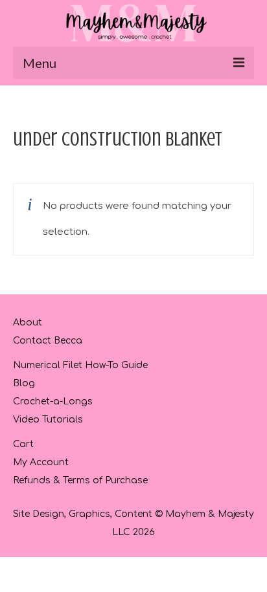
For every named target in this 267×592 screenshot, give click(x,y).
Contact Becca (47, 340)
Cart (23, 444)
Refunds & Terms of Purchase (80, 480)
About (27, 322)
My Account (41, 462)
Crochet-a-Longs (53, 401)
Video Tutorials (48, 419)
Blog (24, 383)
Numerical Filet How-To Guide (80, 365)
